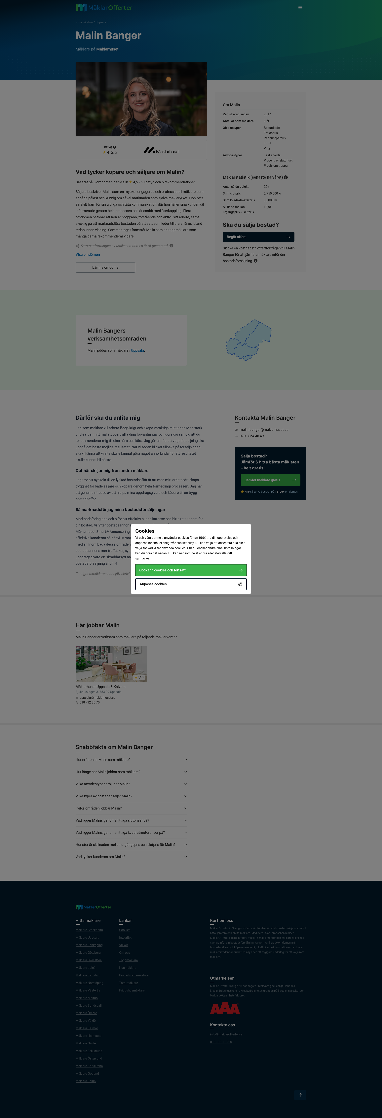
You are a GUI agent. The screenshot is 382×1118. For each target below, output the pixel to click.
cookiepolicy (185, 543)
